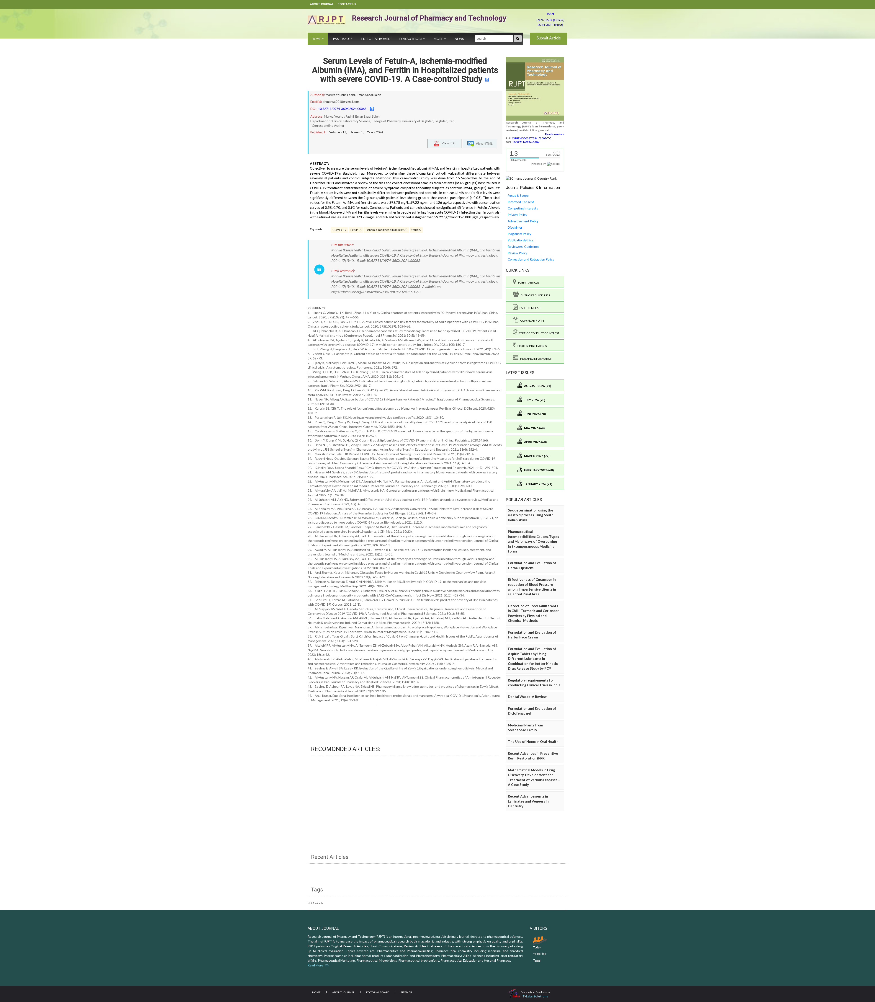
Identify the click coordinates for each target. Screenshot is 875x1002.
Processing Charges (531, 346)
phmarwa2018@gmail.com (341, 101)
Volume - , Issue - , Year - (356, 132)
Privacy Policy (517, 215)
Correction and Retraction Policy (531, 259)
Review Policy (517, 253)
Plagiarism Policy (519, 234)
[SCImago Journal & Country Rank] (531, 178)
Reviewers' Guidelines (523, 246)
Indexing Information (535, 358)
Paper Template (529, 308)
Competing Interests (523, 208)
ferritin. (416, 230)
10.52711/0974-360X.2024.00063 (342, 109)
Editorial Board (376, 39)
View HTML (483, 143)
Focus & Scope (518, 195)
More (439, 39)
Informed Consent (521, 202)
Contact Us (346, 4)
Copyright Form (531, 320)
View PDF (448, 143)
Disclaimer (515, 227)
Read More (316, 965)
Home (317, 39)
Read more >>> (554, 134)
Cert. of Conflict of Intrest (538, 333)
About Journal (321, 4)
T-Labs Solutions (535, 996)
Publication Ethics (520, 240)
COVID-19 (339, 230)
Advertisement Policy (523, 221)
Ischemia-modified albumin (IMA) (386, 230)
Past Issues (343, 39)
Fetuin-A (356, 230)
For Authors (411, 39)
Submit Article (549, 38)
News (459, 39)
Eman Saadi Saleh (369, 95)
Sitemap (406, 992)
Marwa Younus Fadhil (340, 95)
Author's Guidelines (534, 295)
